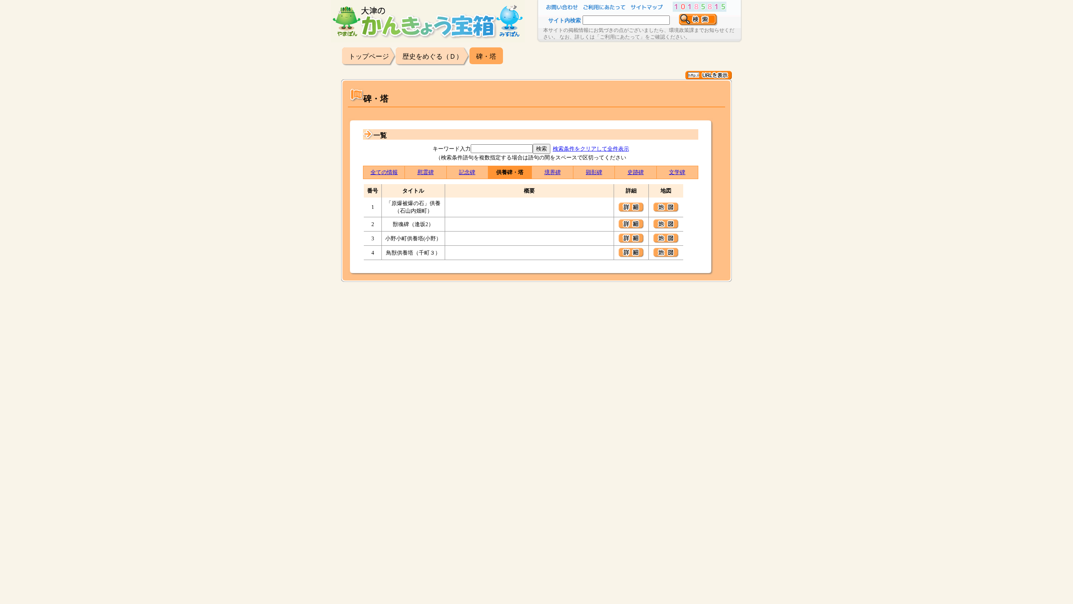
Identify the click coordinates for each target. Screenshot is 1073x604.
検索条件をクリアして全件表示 (591, 149)
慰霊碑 (425, 172)
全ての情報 (384, 172)
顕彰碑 (594, 172)
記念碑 (467, 172)
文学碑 (677, 172)
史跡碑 (635, 172)
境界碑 (552, 172)
